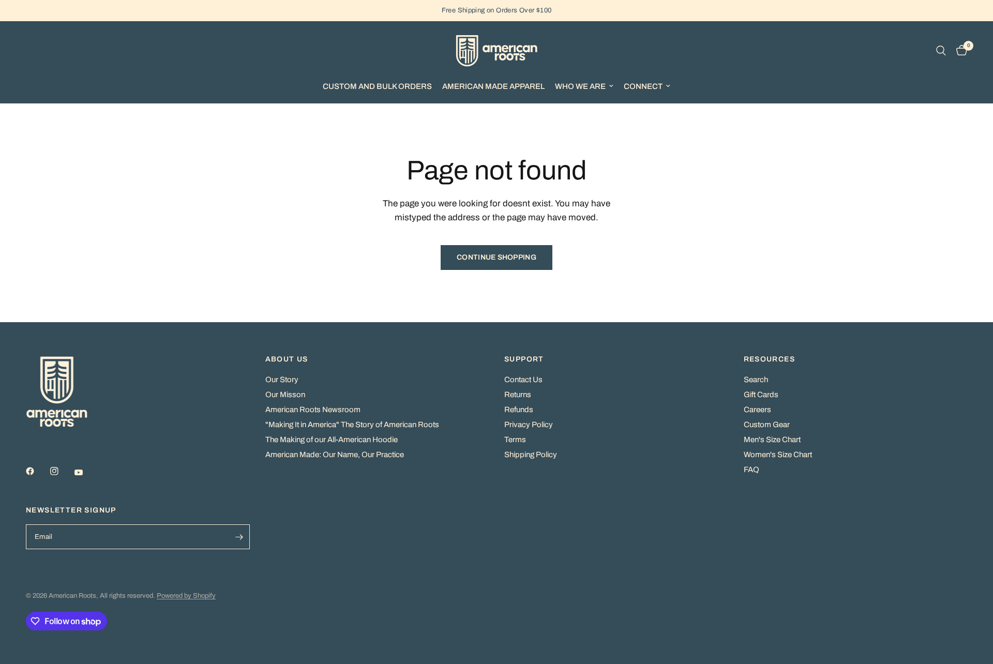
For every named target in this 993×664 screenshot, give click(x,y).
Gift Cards (761, 394)
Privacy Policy (528, 424)
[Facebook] (37, 471)
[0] (959, 50)
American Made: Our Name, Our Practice (334, 454)
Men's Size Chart (772, 439)
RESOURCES (769, 359)
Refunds (518, 409)
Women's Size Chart (778, 454)
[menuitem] (377, 86)
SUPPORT (524, 359)
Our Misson (285, 394)
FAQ (751, 469)
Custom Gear (767, 424)
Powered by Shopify (186, 595)
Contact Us (523, 379)
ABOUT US (286, 359)
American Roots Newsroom (312, 409)
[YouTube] (85, 472)
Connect (643, 86)
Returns (517, 394)
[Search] (941, 50)
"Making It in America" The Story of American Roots (352, 424)
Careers (757, 409)
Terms (515, 439)
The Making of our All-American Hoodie (331, 439)
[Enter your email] (239, 536)
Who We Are (580, 86)
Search (756, 379)
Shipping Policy (530, 454)
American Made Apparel (493, 86)
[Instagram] (61, 471)
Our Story (281, 379)
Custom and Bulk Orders (377, 86)
